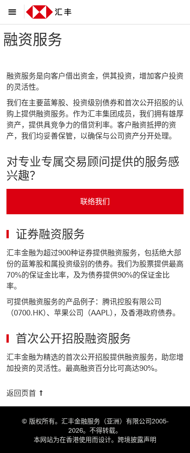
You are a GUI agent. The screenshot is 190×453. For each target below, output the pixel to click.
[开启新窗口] (56, 12)
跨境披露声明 (137, 440)
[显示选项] (14, 11)
